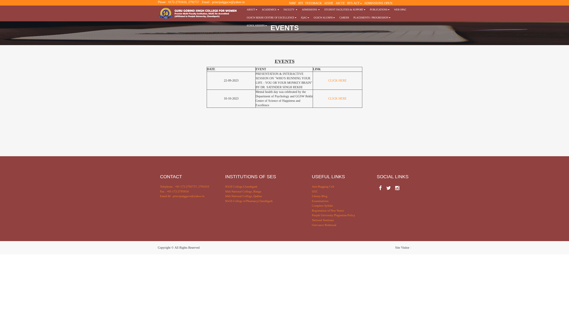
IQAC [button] (304, 17)
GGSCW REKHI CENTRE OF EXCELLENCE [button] (270, 17)
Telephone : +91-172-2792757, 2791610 (184, 186)
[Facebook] (380, 188)
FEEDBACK (313, 3)
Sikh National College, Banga (243, 191)
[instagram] (397, 188)
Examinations (320, 201)
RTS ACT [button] (353, 3)
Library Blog (319, 196)
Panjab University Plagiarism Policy (333, 215)
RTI (300, 3)
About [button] (251, 9)
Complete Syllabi (322, 205)
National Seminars (323, 220)
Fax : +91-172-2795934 (174, 191)
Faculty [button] (289, 9)
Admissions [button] (310, 9)
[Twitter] (388, 188)
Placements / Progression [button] (370, 17)
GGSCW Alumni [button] (323, 17)
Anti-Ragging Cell (323, 186)
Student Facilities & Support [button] (343, 9)
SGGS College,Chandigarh (241, 186)
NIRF (292, 3)
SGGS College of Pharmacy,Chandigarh (249, 201)
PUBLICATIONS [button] (378, 9)
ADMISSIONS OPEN (378, 3)
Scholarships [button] (256, 25)
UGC (315, 191)
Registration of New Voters (328, 210)
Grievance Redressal (324, 225)
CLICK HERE (337, 80)
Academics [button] (269, 9)
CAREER (344, 17)
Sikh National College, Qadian (243, 196)
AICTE (340, 3)
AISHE (328, 3)
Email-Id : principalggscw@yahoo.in (182, 196)
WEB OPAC (400, 9)
